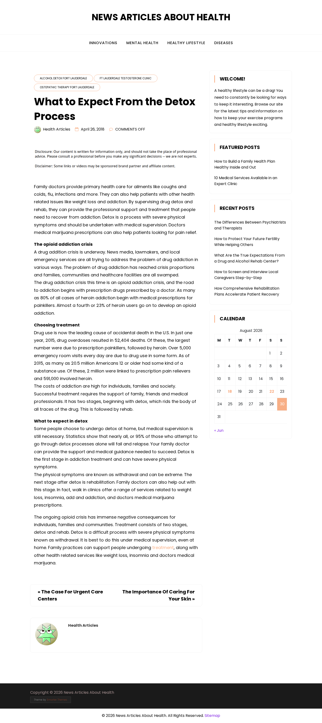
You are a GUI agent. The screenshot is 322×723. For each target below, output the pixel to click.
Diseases (223, 43)
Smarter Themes (57, 700)
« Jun (218, 430)
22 (271, 391)
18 (230, 391)
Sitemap (212, 715)
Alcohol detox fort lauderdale (63, 78)
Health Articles (56, 129)
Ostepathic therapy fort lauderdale (67, 87)
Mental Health (142, 43)
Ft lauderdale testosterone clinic (126, 78)
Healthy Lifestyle (186, 43)
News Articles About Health (161, 17)
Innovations (103, 43)
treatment (163, 547)
